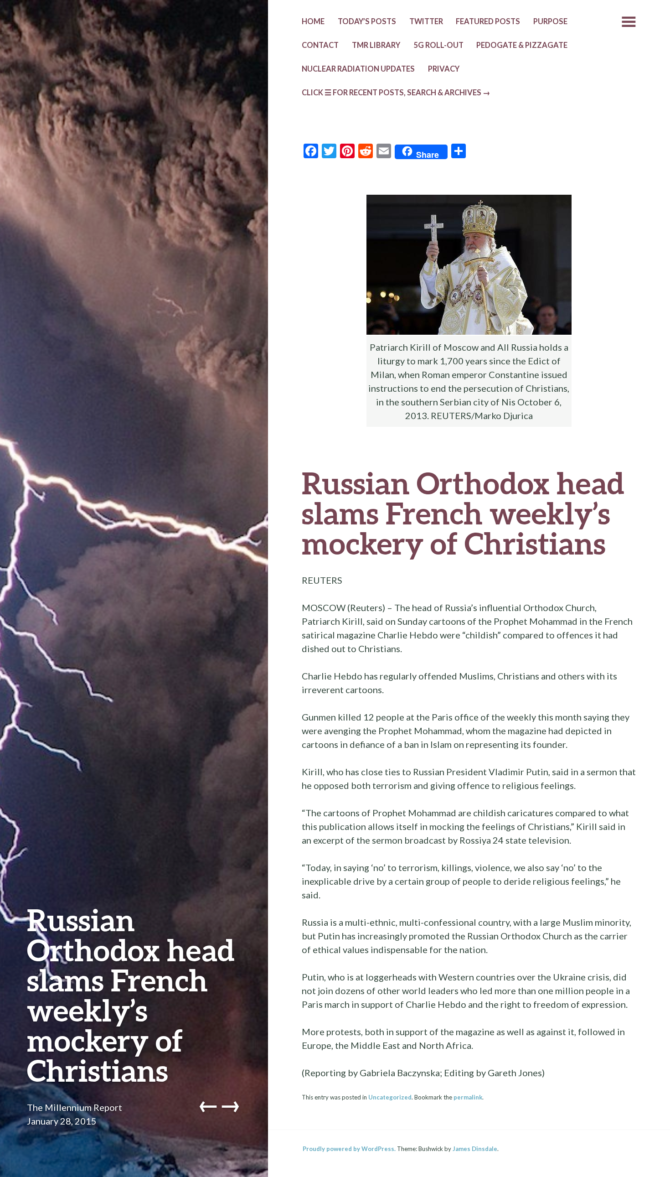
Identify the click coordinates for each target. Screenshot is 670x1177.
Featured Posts (488, 21)
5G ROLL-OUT (438, 45)
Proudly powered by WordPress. (349, 1148)
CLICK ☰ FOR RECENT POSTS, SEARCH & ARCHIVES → (396, 92)
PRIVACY (443, 68)
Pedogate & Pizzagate (521, 45)
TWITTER (426, 21)
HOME (313, 21)
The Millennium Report (74, 1107)
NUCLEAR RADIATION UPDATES (358, 68)
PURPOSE (550, 21)
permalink (468, 1097)
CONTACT (320, 45)
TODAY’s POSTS (367, 21)
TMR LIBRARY (376, 45)
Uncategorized (390, 1097)
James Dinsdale (475, 1148)
